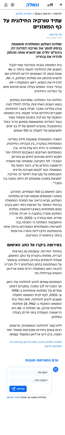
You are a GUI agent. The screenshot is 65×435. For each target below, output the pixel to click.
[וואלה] (32, 4)
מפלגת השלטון (54, 342)
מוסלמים (57, 346)
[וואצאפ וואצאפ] (12, 4)
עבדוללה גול (16, 342)
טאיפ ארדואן (30, 342)
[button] (50, 4)
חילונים (48, 346)
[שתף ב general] (6, 5)
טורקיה (41, 342)
